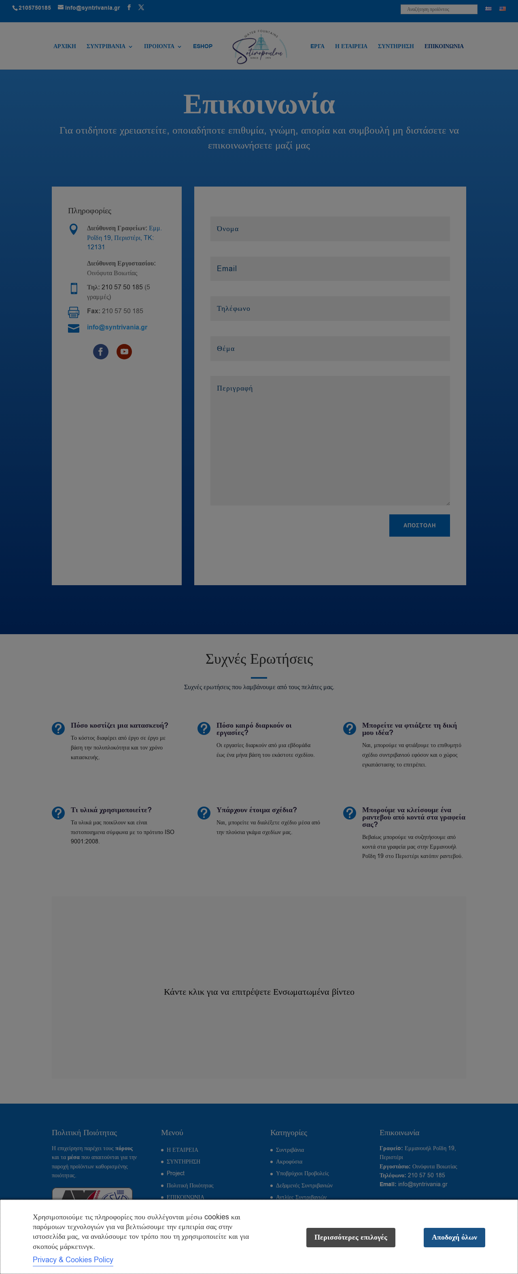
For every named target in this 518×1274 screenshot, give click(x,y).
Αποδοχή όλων (454, 1237)
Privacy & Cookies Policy (73, 1260)
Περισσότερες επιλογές (350, 1237)
